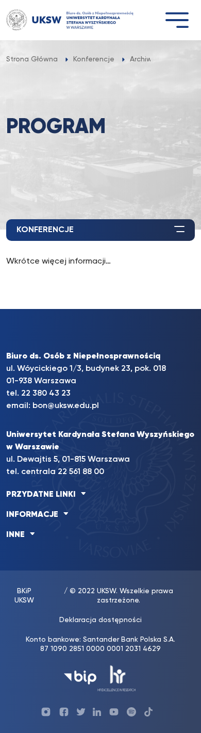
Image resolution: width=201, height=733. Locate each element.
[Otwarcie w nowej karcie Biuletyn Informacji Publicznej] (80, 678)
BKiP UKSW (24, 596)
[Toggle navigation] (177, 20)
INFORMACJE (32, 515)
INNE (15, 535)
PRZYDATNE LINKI (41, 495)
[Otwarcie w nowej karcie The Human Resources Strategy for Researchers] (116, 677)
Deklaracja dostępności (100, 620)
